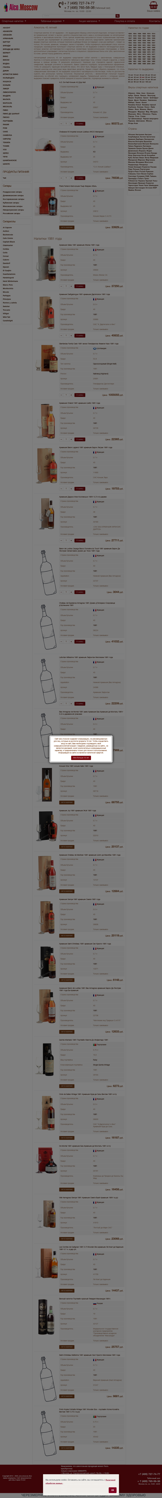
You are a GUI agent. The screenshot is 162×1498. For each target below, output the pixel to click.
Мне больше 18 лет (81, 758)
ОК (112, 1490)
